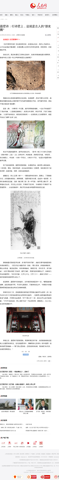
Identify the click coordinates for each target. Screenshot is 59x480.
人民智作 (41, 446)
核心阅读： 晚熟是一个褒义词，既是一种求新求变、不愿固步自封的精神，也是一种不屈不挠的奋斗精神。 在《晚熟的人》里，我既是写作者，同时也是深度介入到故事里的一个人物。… (25, 376)
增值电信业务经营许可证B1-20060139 (48, 459)
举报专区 (40, 15)
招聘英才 (27, 453)
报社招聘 (22, 453)
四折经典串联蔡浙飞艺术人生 (8, 430)
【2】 (25, 351)
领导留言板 (22, 446)
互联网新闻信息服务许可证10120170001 (28, 459)
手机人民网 (15, 446)
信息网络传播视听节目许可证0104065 (11, 465)
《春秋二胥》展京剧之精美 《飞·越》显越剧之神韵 (14, 427)
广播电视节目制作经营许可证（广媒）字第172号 (24, 462)
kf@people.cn (24, 456)
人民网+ (9, 446)
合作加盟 (38, 453)
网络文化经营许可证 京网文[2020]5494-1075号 (31, 465)
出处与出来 (29, 424)
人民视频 (28, 446)
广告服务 (32, 453)
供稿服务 (43, 453)
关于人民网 (16, 453)
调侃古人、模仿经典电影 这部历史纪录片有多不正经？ (15, 424)
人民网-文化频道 (20, 35)
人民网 (1, 19)
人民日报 (3, 446)
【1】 (22, 351)
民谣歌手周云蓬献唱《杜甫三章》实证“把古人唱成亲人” (41, 430)
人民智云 (34, 446)
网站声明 (54, 453)
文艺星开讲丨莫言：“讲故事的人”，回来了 (14, 371)
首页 (1, 15)
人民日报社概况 (9, 453)
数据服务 (48, 453)
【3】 (29, 351)
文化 (6, 19)
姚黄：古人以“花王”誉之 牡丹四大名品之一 (37, 427)
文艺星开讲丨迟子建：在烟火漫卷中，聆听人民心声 (17, 384)
